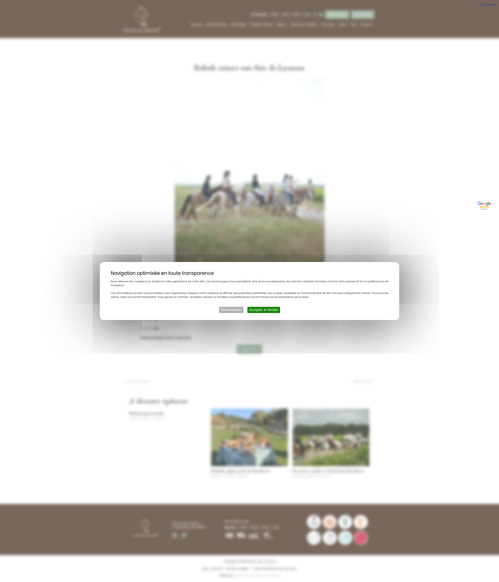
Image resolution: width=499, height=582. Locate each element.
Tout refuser (488, 4)
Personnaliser (231, 310)
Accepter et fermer (263, 310)
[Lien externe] (485, 205)
